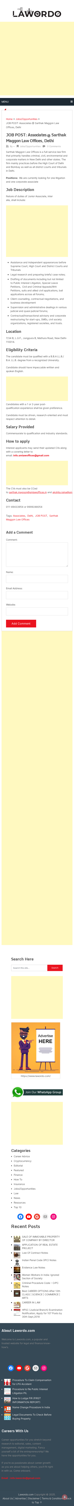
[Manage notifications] (64, 1497)
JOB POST (41, 515)
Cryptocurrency (22, 1160)
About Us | (8, 1498)
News (17, 1197)
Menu (5, 101)
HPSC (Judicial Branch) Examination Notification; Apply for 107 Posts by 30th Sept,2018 (42, 1313)
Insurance (19, 1184)
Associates (19, 515)
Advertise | (21, 1498)
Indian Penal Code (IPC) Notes (39, 1260)
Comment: (12, 539)
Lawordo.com (26, 1494)
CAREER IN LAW (31, 1302)
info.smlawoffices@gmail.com (31, 455)
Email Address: (14, 588)
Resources (19, 1202)
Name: (9, 572)
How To (18, 1179)
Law (16, 1193)
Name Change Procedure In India (31, 1407)
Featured (19, 1170)
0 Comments (54, 146)
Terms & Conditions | (53, 1498)
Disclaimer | (34, 1498)
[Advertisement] (37, 58)
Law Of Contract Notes (35, 1252)
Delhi (30, 515)
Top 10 (18, 1207)
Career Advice (22, 1156)
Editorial (18, 1165)
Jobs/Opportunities (26, 119)
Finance (18, 1174)
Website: (11, 604)
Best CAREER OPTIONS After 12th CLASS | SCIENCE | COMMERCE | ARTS (41, 1294)
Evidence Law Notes (33, 1267)
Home (9, 119)
